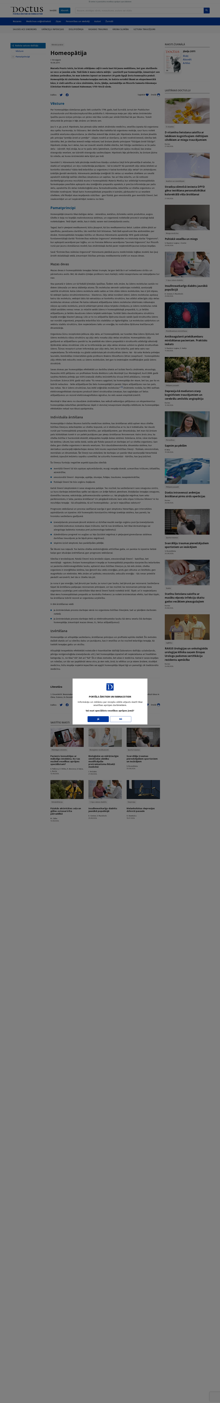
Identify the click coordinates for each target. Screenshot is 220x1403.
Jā (98, 719)
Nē (120, 719)
